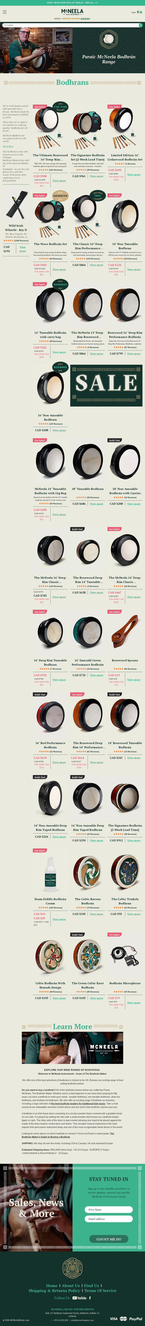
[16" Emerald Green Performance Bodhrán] (87, 633)
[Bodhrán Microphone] (124, 956)
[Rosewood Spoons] (124, 633)
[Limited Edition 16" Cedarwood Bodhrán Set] (124, 128)
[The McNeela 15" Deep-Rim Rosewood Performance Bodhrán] (87, 305)
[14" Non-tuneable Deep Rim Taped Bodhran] (50, 798)
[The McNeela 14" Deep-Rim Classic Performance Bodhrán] (124, 550)
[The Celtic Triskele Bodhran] (124, 871)
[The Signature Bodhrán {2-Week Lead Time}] (124, 798)
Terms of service (100, 1290)
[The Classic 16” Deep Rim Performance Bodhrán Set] (87, 216)
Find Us (91, 1285)
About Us (71, 1285)
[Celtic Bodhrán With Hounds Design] (50, 956)
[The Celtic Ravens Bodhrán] (87, 871)
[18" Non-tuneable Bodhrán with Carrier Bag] (124, 461)
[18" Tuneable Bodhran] (87, 461)
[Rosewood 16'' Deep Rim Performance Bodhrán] (124, 305)
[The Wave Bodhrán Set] (50, 216)
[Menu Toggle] (5, 12)
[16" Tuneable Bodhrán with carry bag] (50, 305)
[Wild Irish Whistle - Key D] (16, 204)
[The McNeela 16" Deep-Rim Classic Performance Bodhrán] (50, 550)
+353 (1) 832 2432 (60, 1320)
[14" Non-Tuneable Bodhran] (124, 216)
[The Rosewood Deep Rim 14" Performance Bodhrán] (87, 715)
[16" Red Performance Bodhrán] (50, 715)
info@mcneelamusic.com (82, 1320)
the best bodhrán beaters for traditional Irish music (78, 1103)
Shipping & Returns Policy (54, 1290)
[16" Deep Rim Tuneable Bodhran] (50, 633)
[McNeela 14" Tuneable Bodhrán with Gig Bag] (50, 461)
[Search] (141, 25)
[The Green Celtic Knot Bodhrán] (87, 956)
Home (51, 1285)
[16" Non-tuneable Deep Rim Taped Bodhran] (87, 798)
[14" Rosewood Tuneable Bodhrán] (124, 715)
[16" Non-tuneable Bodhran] (50, 388)
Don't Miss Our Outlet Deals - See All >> (72, 3)
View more (22, 249)
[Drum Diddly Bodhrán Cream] (50, 871)
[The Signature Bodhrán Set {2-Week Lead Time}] (87, 128)
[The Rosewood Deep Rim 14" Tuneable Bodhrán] (87, 550)
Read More (8, 146)
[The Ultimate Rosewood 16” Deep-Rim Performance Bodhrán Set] (50, 128)
